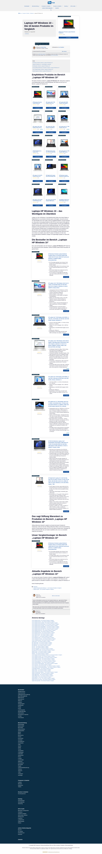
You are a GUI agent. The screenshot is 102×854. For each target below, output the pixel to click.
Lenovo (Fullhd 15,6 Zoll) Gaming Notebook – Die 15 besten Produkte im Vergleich (46, 667)
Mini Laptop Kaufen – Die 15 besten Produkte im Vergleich (42, 642)
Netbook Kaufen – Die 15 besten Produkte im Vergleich (41, 652)
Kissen (19, 756)
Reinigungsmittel (22, 711)
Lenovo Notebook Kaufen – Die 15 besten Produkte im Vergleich (43, 637)
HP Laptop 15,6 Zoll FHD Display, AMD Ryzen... (51, 200)
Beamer (20, 829)
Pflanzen (20, 700)
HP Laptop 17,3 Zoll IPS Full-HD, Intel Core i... (37, 176)
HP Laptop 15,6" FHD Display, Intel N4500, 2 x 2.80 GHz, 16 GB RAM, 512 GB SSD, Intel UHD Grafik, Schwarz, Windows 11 (58, 319)
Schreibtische (21, 741)
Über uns (51, 845)
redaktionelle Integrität (41, 54)
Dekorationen (21, 699)
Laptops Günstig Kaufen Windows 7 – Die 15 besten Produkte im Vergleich (47, 587)
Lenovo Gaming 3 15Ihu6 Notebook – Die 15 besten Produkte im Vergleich (45, 663)
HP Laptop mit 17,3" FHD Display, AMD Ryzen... (64, 151)
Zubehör (57, 8)
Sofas (19, 744)
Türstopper (20, 773)
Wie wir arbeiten (57, 845)
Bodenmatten (21, 726)
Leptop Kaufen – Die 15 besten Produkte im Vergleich (41, 641)
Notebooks (32, 13)
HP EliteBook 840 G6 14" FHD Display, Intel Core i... (64, 200)
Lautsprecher (21, 819)
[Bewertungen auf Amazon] (61, 34)
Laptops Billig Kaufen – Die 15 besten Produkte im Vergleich (42, 674)
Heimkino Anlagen (22, 813)
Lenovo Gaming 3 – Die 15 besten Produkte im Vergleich (41, 664)
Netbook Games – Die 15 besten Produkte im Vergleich (41, 651)
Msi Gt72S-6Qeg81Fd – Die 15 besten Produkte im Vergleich (42, 648)
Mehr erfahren (64, 51)
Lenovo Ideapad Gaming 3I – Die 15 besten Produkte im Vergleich (43, 632)
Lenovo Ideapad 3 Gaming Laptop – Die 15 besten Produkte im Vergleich (44, 657)
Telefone (20, 769)
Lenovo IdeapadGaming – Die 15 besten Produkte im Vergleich (43, 631)
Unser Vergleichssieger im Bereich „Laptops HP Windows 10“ (43, 69)
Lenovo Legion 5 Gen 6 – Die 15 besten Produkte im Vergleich (42, 635)
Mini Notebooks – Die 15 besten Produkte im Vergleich (41, 645)
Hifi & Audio (72, 6)
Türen (19, 772)
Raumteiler (20, 764)
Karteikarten (21, 705)
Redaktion (63, 845)
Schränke (20, 739)
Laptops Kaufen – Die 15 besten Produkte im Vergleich (43, 589)
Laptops (20, 782)
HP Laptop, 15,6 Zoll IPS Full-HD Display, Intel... (37, 200)
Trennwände (21, 717)
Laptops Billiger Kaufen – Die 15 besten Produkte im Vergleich (42, 675)
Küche (19, 708)
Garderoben (21, 755)
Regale (19, 766)
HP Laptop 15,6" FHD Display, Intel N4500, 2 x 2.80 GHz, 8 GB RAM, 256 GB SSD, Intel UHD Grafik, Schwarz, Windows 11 (58, 378)
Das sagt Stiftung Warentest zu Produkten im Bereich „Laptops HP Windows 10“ (46, 67)
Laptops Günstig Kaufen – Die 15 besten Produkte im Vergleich (43, 673)
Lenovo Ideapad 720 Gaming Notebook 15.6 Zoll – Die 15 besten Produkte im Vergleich (47, 654)
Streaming (20, 803)
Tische (19, 749)
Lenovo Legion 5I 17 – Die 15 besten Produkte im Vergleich (42, 636)
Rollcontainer (21, 713)
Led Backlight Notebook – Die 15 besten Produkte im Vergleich (43, 668)
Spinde (19, 746)
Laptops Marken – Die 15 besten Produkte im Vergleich (41, 669)
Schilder (20, 716)
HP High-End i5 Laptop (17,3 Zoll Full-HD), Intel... (51, 151)
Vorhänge (20, 775)
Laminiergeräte (21, 709)
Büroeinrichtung (35, 6)
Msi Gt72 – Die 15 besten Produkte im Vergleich (40, 647)
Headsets (20, 812)
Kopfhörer (20, 818)
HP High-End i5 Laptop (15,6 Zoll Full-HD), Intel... (51, 176)
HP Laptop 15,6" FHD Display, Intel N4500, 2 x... (63, 103)
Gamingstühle (21, 802)
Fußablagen (21, 752)
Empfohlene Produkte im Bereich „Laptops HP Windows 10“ (43, 62)
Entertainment (21, 832)
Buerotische (20, 735)
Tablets (19, 786)
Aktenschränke (21, 729)
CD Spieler (20, 831)
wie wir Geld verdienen (54, 55)
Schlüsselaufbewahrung (23, 767)
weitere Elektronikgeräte (47, 8)
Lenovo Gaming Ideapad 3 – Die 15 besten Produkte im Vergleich (43, 662)
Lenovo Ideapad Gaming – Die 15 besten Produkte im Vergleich (43, 620)
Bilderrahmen (21, 697)
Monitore (20, 783)
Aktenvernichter (21, 693)
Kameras (20, 834)
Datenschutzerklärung (45, 845)
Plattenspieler (21, 821)
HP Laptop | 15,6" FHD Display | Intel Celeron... (37, 127)
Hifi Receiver (21, 816)
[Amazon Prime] (41, 129)
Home (21, 13)
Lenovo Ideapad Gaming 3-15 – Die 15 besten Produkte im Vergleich (44, 630)
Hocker (19, 736)
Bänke (19, 732)
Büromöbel (20, 727)
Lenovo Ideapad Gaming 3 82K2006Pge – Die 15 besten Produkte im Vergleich (45, 626)
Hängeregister (21, 703)
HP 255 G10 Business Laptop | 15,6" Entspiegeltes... (37, 152)
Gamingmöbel (21, 800)
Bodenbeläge (21, 724)
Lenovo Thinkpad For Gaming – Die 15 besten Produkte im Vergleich (44, 638)
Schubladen (21, 743)
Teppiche (20, 770)
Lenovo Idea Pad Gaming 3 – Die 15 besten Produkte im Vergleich (43, 659)
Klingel (19, 706)
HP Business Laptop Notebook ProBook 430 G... (64, 176)
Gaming (66, 6)
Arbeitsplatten (21, 730)
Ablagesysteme (21, 691)
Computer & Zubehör (46, 6)
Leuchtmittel (21, 759)
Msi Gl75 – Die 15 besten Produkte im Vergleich (40, 646)
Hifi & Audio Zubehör (22, 815)
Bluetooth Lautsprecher (23, 810)
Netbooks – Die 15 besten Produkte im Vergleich (40, 653)
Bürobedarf (26, 6)
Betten (19, 733)
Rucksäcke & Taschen (23, 714)
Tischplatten (21, 750)
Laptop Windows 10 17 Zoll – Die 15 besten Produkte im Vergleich (43, 678)
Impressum (38, 845)
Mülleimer (20, 761)
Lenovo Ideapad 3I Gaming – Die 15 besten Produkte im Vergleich (43, 656)
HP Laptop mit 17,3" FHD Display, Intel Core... (64, 127)
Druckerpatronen (22, 793)
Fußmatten (20, 753)
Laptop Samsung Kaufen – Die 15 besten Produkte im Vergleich (43, 680)
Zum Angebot (68, 37)
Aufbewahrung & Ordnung (24, 694)
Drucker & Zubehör (57, 6)
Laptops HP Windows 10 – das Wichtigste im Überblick (42, 64)
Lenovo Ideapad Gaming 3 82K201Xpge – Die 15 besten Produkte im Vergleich (45, 627)
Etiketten (20, 702)
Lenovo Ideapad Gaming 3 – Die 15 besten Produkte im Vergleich (43, 621)
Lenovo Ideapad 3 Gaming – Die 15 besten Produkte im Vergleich (43, 658)
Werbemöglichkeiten (69, 845)
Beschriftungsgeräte (22, 696)
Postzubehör (21, 763)
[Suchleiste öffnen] (51, 10)
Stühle (19, 747)
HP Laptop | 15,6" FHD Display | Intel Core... (50, 103)
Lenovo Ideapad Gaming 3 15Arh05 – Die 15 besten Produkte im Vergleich (45, 622)
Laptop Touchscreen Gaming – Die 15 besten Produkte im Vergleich (43, 679)
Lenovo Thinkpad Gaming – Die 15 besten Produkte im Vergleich (43, 640)
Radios (19, 822)
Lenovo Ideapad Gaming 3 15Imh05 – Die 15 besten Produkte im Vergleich (45, 625)
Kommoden (20, 738)
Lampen (20, 758)
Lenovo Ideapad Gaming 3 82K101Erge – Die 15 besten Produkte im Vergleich (45, 624)
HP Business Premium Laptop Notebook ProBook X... (67, 32)
